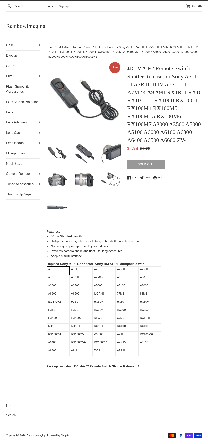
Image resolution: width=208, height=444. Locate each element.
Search (11, 415)
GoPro (10, 66)
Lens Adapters (23, 122)
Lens (9, 112)
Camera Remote (23, 173)
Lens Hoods (23, 143)
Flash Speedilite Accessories (18, 89)
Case (23, 45)
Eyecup (11, 55)
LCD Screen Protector (22, 102)
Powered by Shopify (58, 435)
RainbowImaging (26, 26)
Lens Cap (23, 132)
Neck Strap (14, 163)
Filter (23, 76)
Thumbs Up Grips (18, 194)
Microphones (15, 153)
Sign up (64, 6)
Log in (50, 6)
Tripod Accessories (23, 184)
